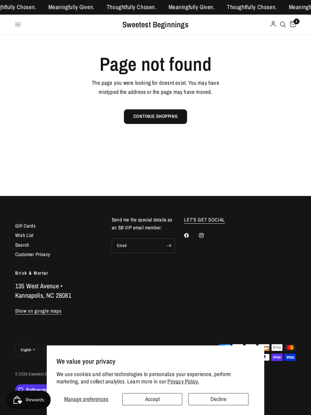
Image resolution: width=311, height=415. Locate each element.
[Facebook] (190, 235)
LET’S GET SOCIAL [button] (204, 220)
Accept (152, 399)
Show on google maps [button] (38, 311)
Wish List (24, 235)
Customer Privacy (32, 254)
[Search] (283, 25)
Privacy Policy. (183, 381)
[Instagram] (205, 235)
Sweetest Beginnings (155, 25)
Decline (218, 399)
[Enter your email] (169, 245)
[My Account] (273, 25)
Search (22, 245)
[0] (292, 25)
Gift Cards (25, 225)
